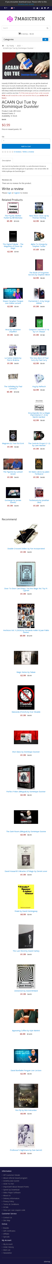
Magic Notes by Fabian (26, 672)
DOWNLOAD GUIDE (26, 4)
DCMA (5, 1207)
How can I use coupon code (14, 1210)
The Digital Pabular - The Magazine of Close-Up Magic (13, 246)
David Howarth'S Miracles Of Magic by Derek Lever (26, 871)
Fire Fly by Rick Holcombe (26, 1110)
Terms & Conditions (11, 1204)
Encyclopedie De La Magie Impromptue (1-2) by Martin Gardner (39, 415)
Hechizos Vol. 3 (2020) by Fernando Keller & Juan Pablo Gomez (26, 631)
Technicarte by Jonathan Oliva (39, 501)
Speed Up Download (11, 1189)
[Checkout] (48, 8)
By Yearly (10, 46)
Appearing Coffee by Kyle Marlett (26, 1030)
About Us (7, 1195)
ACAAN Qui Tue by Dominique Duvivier (18, 48)
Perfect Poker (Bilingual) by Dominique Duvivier (26, 791)
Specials (6, 1237)
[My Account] (38, 8)
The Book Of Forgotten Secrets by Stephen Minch (39, 273)
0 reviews (17, 152)
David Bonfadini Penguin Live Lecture (26, 1070)
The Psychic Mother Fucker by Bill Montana (13, 216)
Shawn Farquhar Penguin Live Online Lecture (13, 302)
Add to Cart (26, 146)
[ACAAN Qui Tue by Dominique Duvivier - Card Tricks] (26, 66)
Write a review (28, 152)
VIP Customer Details (11, 1175)
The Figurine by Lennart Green (13, 473)
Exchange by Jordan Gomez (13, 501)
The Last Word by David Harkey (26, 951)
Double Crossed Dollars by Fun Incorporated (26, 548)
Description (6, 160)
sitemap (47, 1261)
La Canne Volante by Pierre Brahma (13, 359)
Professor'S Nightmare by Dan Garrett (26, 1150)
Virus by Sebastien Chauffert (13, 330)
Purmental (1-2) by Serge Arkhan (39, 302)
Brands (6, 1228)
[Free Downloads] (42, 8)
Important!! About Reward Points (16, 1187)
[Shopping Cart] (45, 8)
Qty (3, 137)
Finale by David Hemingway (26, 911)
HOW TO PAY (8, 1184)
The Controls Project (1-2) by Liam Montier (39, 444)
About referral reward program (15, 1178)
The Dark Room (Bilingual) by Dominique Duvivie (26, 831)
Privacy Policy (8, 1201)
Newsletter (7, 1253)
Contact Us (7, 1217)
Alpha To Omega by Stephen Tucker (39, 245)
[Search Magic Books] (47, 28)
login (9, 193)
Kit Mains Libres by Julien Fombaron (39, 473)
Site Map (6, 1220)
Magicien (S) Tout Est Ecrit (13, 443)
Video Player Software (12, 1192)
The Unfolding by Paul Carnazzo (13, 387)
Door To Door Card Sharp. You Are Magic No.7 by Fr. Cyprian (26, 589)
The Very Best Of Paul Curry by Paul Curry (39, 359)
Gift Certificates (9, 1231)
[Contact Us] (34, 8)
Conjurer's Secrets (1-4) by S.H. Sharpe (39, 330)
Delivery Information (11, 1198)
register (17, 193)
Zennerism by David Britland (26, 991)
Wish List (6, 1250)
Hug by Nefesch (39, 386)
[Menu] (45, 39)
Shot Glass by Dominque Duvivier (26, 752)
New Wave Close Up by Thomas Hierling (39, 216)
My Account (8, 1244)
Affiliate (6, 1234)
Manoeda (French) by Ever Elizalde (26, 712)
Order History (8, 1247)
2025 (19, 46)
